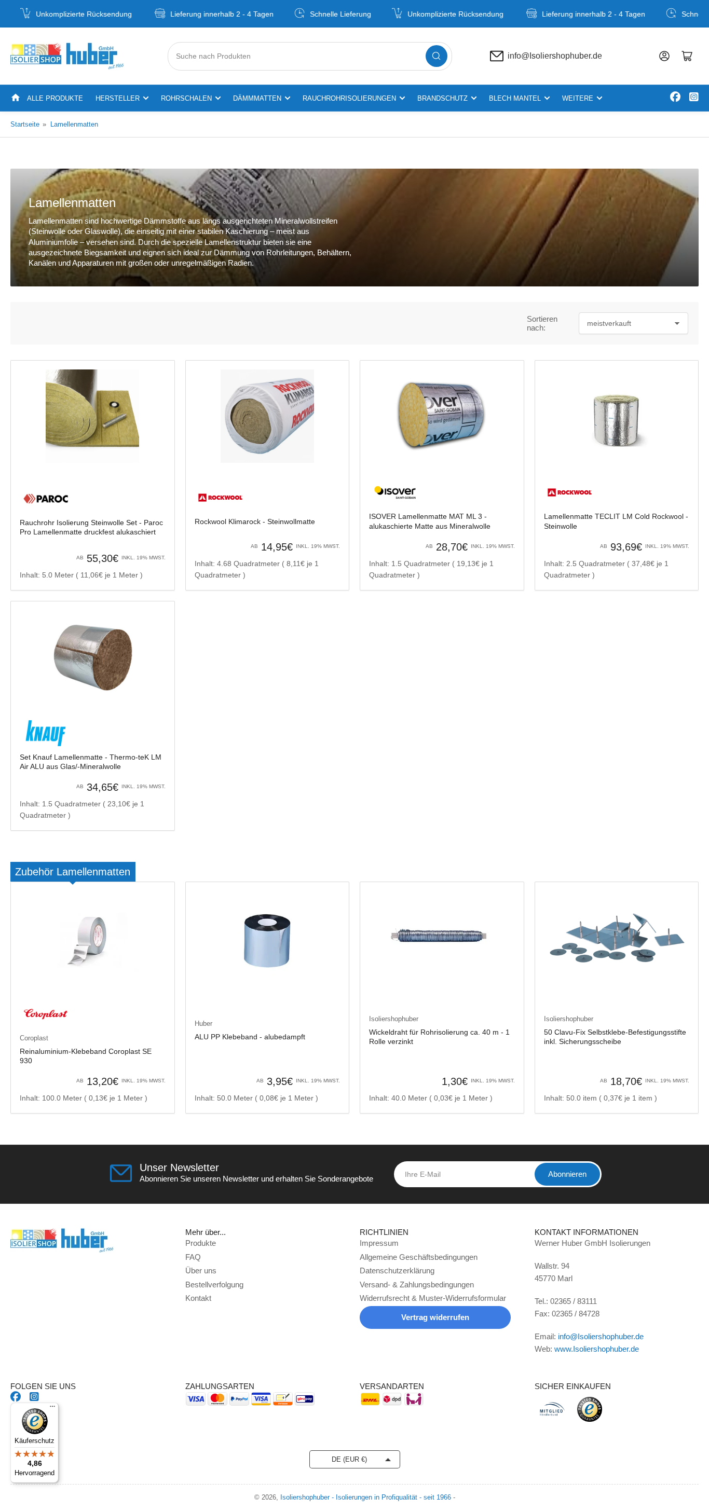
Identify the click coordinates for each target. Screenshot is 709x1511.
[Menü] (52, 1409)
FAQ (193, 1257)
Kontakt (198, 1298)
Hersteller (118, 98)
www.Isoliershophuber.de (596, 1348)
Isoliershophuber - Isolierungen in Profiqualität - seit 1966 (365, 1497)
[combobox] (310, 56)
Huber (203, 1023)
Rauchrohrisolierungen (349, 98)
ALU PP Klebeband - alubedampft (250, 1037)
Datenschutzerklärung (397, 1270)
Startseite (24, 124)
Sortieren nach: (542, 323)
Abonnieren (567, 1174)
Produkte (200, 1243)
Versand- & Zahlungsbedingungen (417, 1284)
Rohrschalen (186, 98)
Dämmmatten (257, 98)
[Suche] (436, 56)
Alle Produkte (55, 98)
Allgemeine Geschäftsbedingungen (419, 1257)
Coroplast (34, 1038)
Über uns (200, 1270)
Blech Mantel (515, 98)
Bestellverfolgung (214, 1284)
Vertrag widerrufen (435, 1317)
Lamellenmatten (74, 124)
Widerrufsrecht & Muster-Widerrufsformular (433, 1298)
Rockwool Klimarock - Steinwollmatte (255, 521)
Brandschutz (442, 98)
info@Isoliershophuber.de (555, 56)
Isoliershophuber (393, 1019)
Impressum (379, 1243)
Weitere (577, 98)
